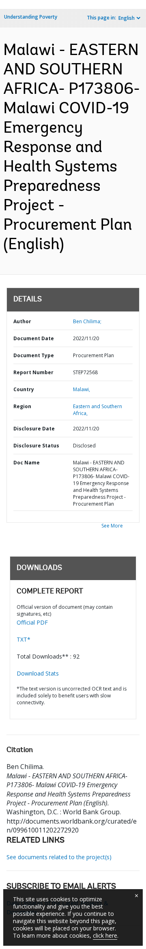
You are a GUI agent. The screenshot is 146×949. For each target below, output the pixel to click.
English (126, 18)
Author (22, 321)
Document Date (33, 338)
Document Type (33, 355)
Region (22, 406)
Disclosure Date (34, 428)
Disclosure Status (36, 445)
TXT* (23, 639)
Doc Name (26, 462)
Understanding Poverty (30, 16)
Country (23, 389)
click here (105, 935)
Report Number (33, 372)
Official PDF (32, 622)
